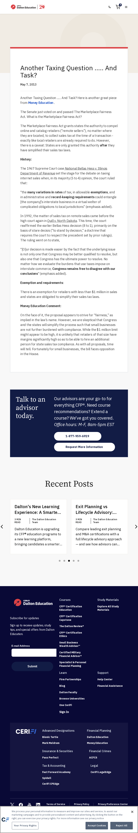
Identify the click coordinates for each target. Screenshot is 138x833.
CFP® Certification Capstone (70, 618)
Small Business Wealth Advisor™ (69, 644)
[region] (69, 819)
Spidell (46, 778)
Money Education (41, 103)
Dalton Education (97, 737)
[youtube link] (29, 805)
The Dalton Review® (71, 626)
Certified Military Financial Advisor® (70, 654)
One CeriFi (65, 705)
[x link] (12, 805)
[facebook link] (21, 805)
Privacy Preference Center (113, 804)
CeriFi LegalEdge (101, 772)
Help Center (104, 679)
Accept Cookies (97, 825)
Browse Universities (72, 698)
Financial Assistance (110, 685)
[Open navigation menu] (126, 7)
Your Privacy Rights (25, 825)
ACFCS (93, 757)
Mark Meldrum (50, 743)
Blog (62, 685)
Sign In (64, 712)
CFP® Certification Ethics (70, 634)
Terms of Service (55, 804)
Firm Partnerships (70, 679)
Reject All (121, 825)
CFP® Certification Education (70, 608)
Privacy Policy (81, 804)
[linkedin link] (38, 805)
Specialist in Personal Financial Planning (72, 664)
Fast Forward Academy (56, 772)
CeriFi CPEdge (50, 783)
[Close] (132, 812)
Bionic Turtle (50, 737)
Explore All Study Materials (108, 608)
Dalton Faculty (68, 692)
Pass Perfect (50, 757)
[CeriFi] (26, 731)
